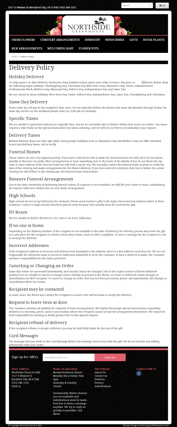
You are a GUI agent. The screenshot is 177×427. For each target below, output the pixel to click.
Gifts (133, 39)
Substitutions (103, 386)
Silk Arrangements (27, 48)
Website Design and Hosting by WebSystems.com (146, 425)
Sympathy (92, 39)
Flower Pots (89, 48)
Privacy (99, 382)
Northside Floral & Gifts (88, 24)
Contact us (101, 375)
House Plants (153, 39)
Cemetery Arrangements (60, 39)
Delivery (100, 379)
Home (14, 57)
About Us (100, 372)
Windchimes (114, 39)
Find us (16, 386)
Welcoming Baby (60, 48)
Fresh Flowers (23, 39)
